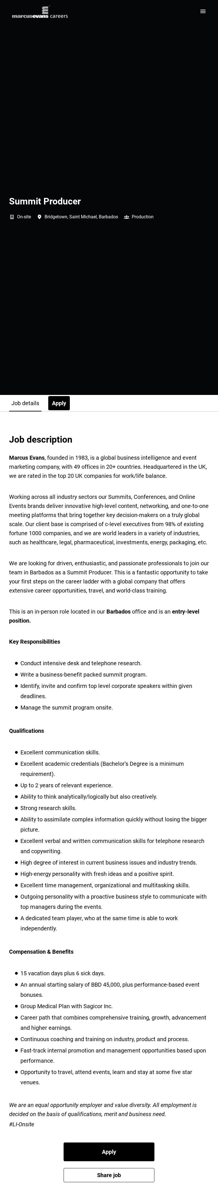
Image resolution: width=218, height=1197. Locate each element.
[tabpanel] (109, 808)
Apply (109, 1151)
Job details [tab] (25, 403)
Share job (109, 1175)
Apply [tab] (59, 403)
